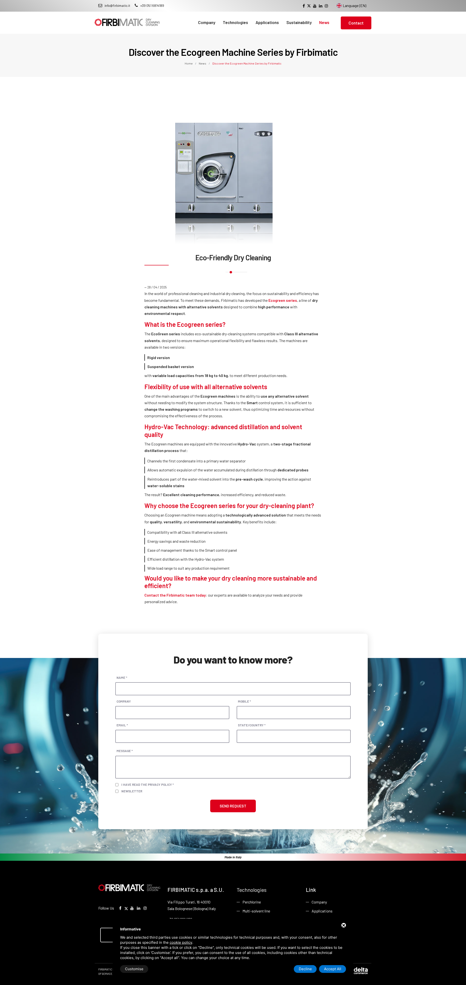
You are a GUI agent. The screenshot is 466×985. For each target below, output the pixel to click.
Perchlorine (251, 902)
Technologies (235, 22)
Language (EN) (354, 5)
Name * (121, 678)
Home (189, 63)
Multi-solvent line (256, 911)
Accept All (332, 969)
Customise (134, 969)
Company (206, 22)
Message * (124, 751)
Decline (305, 969)
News (324, 22)
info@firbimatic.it (117, 5)
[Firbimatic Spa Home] (127, 19)
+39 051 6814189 (152, 5)
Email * (122, 725)
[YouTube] (314, 6)
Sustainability (299, 22)
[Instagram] (326, 6)
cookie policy (181, 942)
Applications (267, 22)
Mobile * (244, 701)
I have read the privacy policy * (147, 785)
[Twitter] (309, 6)
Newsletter (131, 791)
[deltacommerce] (357, 970)
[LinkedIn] (320, 6)
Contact (356, 22)
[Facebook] (304, 6)
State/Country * (252, 725)
